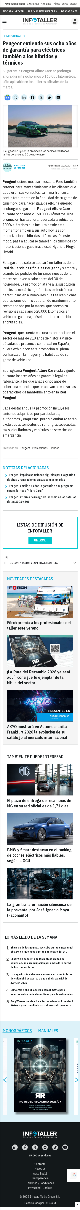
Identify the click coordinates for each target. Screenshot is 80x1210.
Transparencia (40, 1178)
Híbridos (54, 448)
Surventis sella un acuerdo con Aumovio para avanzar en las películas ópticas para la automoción (39, 992)
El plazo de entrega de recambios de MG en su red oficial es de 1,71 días (39, 803)
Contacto (40, 1164)
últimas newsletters (42, 11)
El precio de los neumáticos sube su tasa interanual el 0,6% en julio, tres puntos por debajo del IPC (39, 949)
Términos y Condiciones (40, 1183)
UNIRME (40, 540)
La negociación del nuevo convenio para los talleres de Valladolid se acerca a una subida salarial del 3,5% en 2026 (39, 978)
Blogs (65, 3)
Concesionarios (14, 36)
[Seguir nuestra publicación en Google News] (7, 97)
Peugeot (25, 448)
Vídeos (56, 3)
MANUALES (48, 1030)
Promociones (40, 448)
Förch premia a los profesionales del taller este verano (39, 625)
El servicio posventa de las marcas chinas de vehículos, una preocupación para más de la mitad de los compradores (38, 963)
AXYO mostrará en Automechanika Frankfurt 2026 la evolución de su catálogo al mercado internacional (37, 732)
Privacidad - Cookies (40, 1188)
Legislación (33, 3)
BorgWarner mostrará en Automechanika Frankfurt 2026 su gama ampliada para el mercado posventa (39, 1003)
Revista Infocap (13, 11)
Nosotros (40, 1168)
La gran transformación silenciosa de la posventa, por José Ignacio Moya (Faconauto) (39, 910)
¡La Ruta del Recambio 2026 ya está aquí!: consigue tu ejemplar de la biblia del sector (38, 677)
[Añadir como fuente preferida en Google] (73, 1175)
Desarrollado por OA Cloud (40, 1203)
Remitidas (46, 3)
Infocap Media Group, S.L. (45, 1196)
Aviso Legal (40, 1173)
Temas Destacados (15, 3)
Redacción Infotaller (19, 166)
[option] (40, 1075)
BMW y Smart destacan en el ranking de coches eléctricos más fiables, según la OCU (39, 855)
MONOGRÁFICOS (17, 1030)
